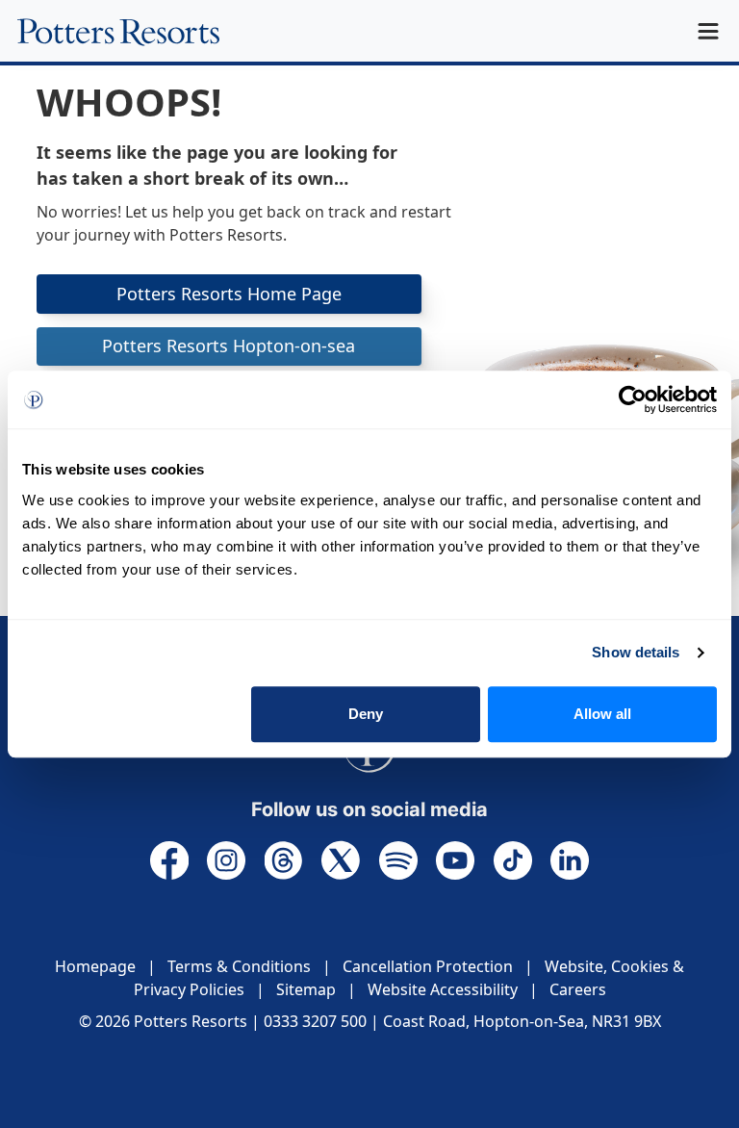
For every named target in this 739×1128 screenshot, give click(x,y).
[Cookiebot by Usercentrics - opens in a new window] (632, 399)
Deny (365, 713)
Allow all (602, 713)
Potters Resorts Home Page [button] (229, 293)
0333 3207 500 (315, 1021)
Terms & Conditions (239, 966)
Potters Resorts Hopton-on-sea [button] (228, 345)
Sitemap (306, 989)
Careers (577, 989)
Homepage (95, 966)
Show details (635, 652)
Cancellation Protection (428, 966)
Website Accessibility (443, 989)
